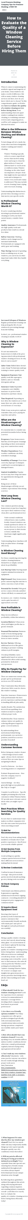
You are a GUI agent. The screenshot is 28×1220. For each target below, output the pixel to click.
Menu (4, 10)
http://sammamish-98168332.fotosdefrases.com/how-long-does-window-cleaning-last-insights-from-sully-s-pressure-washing (14, 1072)
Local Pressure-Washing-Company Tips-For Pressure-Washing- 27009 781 (12, 4)
